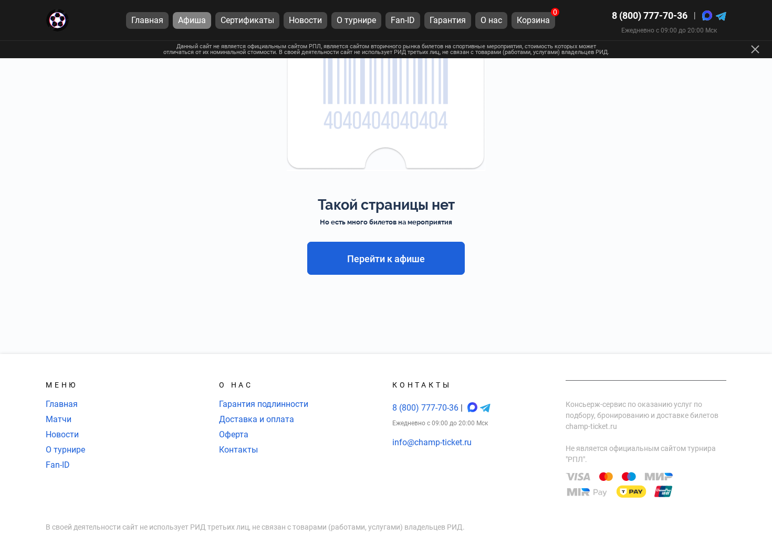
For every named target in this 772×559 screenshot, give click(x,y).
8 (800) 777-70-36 (649, 15)
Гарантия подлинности (263, 404)
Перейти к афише (386, 258)
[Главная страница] (57, 20)
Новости (62, 434)
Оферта (233, 434)
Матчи (58, 419)
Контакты (238, 450)
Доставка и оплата (256, 419)
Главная (62, 404)
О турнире (65, 450)
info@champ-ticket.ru (432, 442)
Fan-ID (58, 465)
